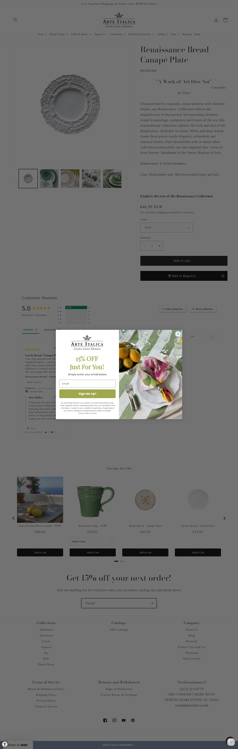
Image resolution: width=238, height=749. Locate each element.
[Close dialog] (178, 334)
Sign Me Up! (87, 394)
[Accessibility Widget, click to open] (5, 744)
